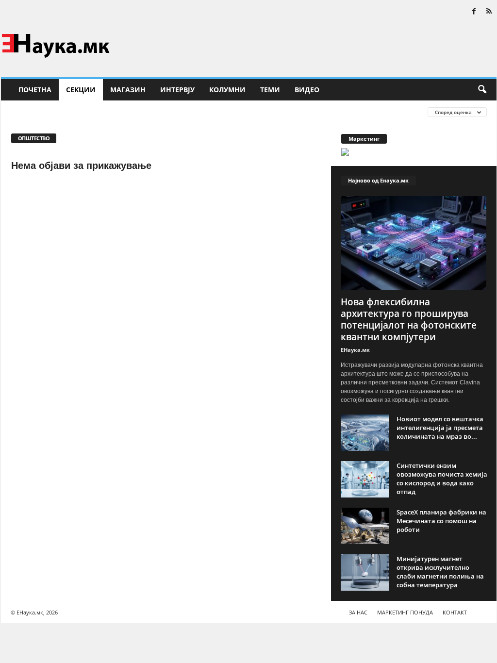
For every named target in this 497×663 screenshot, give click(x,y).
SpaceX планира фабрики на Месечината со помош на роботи (441, 521)
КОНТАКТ (455, 612)
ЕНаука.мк (355, 349)
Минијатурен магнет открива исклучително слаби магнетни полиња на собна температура (440, 571)
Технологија (263, 112)
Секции (81, 89)
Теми (270, 89)
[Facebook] (474, 12)
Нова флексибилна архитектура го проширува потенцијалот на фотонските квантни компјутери (409, 319)
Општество (212, 112)
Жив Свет (26, 112)
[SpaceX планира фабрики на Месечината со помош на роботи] (365, 526)
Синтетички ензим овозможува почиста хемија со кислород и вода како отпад (442, 478)
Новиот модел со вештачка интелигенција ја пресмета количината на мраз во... (440, 427)
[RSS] (489, 12)
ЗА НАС (358, 612)
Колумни (227, 89)
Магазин (128, 89)
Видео (307, 89)
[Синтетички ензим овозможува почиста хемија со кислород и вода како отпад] (365, 479)
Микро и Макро (156, 112)
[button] (482, 89)
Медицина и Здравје (86, 112)
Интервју (177, 89)
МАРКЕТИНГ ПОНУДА (405, 612)
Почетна (34, 89)
